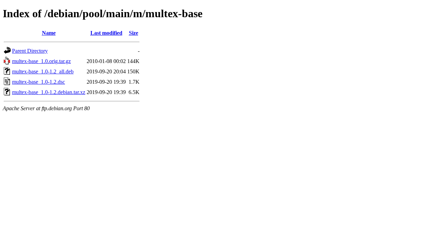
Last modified (106, 33)
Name (49, 33)
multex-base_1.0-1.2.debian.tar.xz (48, 92)
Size (133, 33)
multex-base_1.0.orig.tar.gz (41, 61)
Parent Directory (30, 51)
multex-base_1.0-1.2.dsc (38, 82)
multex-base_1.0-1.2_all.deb (43, 71)
